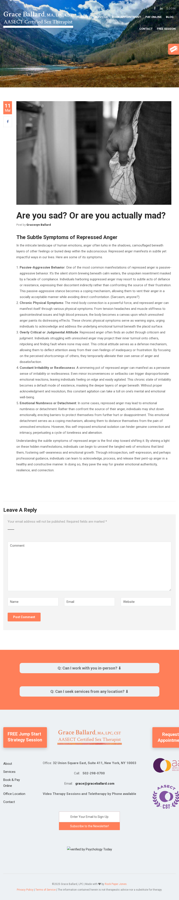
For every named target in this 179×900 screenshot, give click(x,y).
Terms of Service (45, 889)
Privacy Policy (25, 889)
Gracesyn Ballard (38, 224)
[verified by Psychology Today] (89, 849)
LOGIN (171, 8)
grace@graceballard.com (94, 784)
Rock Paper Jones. (116, 884)
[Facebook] (8, 122)
